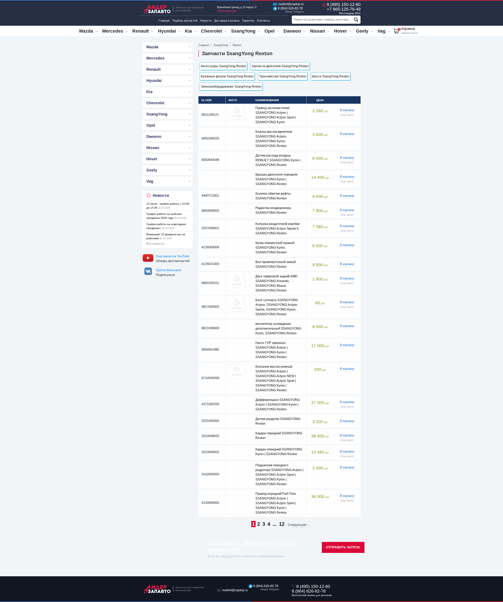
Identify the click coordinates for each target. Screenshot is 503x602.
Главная (164, 20)
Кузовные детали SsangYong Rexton (227, 76)
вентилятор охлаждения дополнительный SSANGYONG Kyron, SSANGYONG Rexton (278, 328)
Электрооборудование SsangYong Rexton (231, 86)
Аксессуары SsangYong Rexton (223, 66)
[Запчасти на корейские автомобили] (176, 9)
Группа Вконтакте (169, 270)
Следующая (297, 525)
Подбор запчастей (184, 20)
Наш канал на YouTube (172, 256)
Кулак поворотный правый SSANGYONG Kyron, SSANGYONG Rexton (274, 247)
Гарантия (248, 20)
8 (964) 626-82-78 (290, 10)
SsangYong (221, 45)
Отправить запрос (343, 547)
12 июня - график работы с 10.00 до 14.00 (167, 205)
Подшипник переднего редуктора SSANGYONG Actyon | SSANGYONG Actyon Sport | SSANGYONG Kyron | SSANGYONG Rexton (279, 475)
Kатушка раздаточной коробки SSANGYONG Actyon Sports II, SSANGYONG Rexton (277, 228)
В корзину (347, 110)
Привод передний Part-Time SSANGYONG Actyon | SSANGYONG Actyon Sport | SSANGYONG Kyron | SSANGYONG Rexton (275, 503)
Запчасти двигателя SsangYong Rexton (280, 66)
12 (282, 524)
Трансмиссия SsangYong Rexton (282, 76)
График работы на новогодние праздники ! (166, 226)
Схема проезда (226, 10)
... (275, 524)
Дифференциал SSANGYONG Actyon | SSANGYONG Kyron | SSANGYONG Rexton (277, 404)
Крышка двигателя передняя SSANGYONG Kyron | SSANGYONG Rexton (276, 179)
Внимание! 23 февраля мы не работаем (165, 236)
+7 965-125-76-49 (344, 11)
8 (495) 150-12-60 (344, 4)
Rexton (237, 45)
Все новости (155, 243)
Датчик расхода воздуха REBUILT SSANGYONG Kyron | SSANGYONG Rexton (278, 160)
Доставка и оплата (226, 20)
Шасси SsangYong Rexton (330, 76)
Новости (205, 20)
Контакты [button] (263, 20)
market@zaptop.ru (290, 4)
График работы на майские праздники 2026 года (166, 215)
